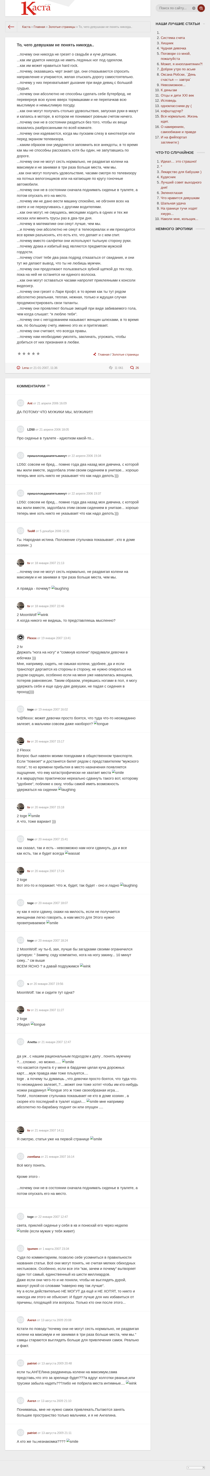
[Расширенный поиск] (193, 8)
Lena (25, 368)
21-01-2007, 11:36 (45, 368)
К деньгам (169, 90)
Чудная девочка (173, 48)
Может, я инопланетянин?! (182, 64)
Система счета (173, 38)
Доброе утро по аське (178, 69)
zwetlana (33, 1156)
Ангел (31, 1320)
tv (28, 563)
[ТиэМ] (20, 529)
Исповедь (168, 101)
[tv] (20, 561)
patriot (32, 1363)
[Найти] (201, 8)
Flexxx (32, 638)
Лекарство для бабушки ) (181, 172)
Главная (104, 354)
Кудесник (168, 177)
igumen (32, 1248)
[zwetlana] (20, 1155)
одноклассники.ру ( (176, 106)
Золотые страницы (125, 354)
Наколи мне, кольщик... (179, 219)
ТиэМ (31, 531)
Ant (29, 403)
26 (137, 368)
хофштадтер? (172, 111)
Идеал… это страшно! (179, 161)
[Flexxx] (20, 636)
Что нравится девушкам (180, 198)
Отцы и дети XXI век (177, 95)
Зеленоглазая (172, 193)
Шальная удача (173, 203)
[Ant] (20, 401)
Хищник (167, 43)
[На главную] (11, 27)
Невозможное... (173, 85)
